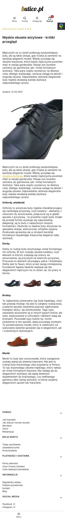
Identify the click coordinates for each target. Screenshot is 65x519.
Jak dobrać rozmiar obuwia (15, 422)
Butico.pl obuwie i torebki (13, 29)
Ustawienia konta (10, 447)
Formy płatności (10, 463)
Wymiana (6, 425)
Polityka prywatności (12, 485)
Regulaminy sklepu (11, 482)
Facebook (7, 504)
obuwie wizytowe (12, 175)
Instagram (7, 507)
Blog (29, 29)
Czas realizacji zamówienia (15, 469)
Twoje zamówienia (11, 444)
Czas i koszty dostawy (13, 466)
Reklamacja (8, 431)
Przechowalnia (9, 450)
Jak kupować (9, 419)
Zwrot (5, 428)
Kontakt (6, 488)
